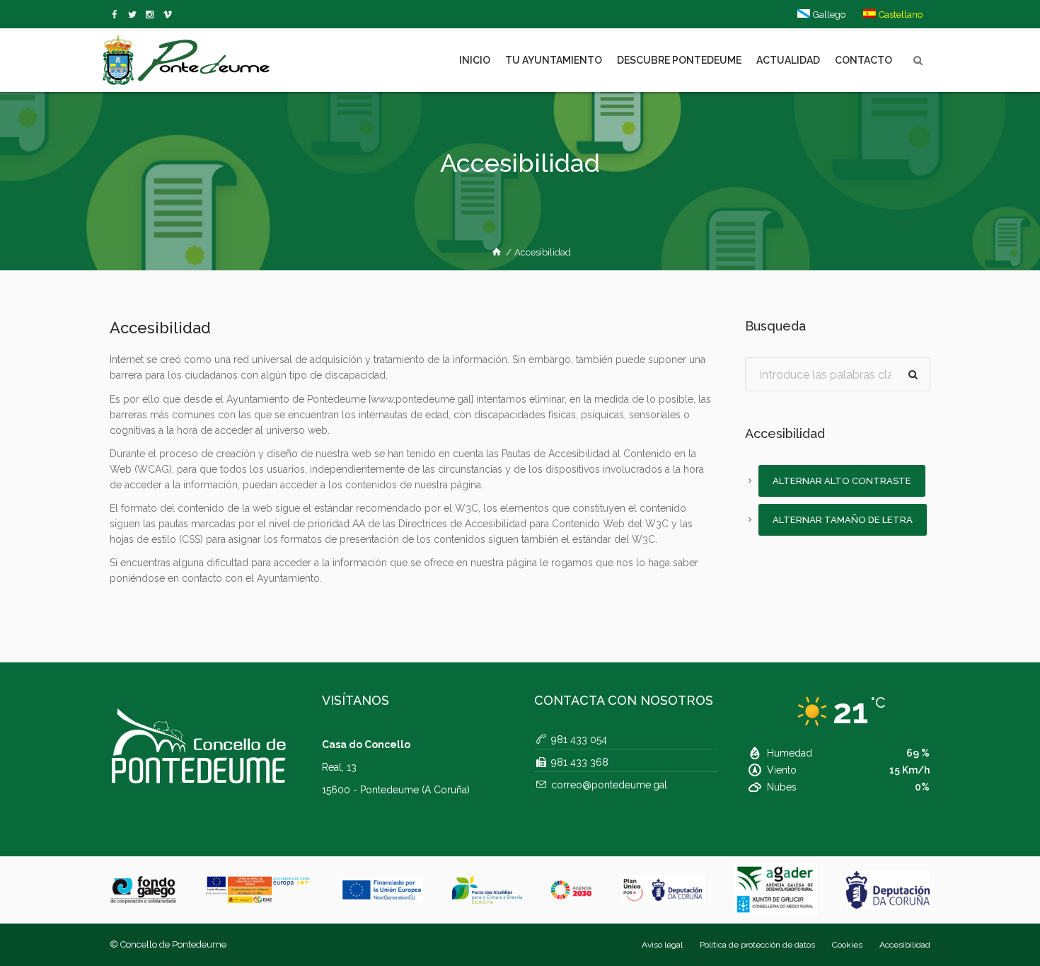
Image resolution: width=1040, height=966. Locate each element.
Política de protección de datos (757, 945)
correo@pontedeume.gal (609, 784)
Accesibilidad (904, 945)
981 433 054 (579, 739)
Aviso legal (662, 945)
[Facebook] (117, 14)
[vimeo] (134, 14)
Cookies (847, 945)
